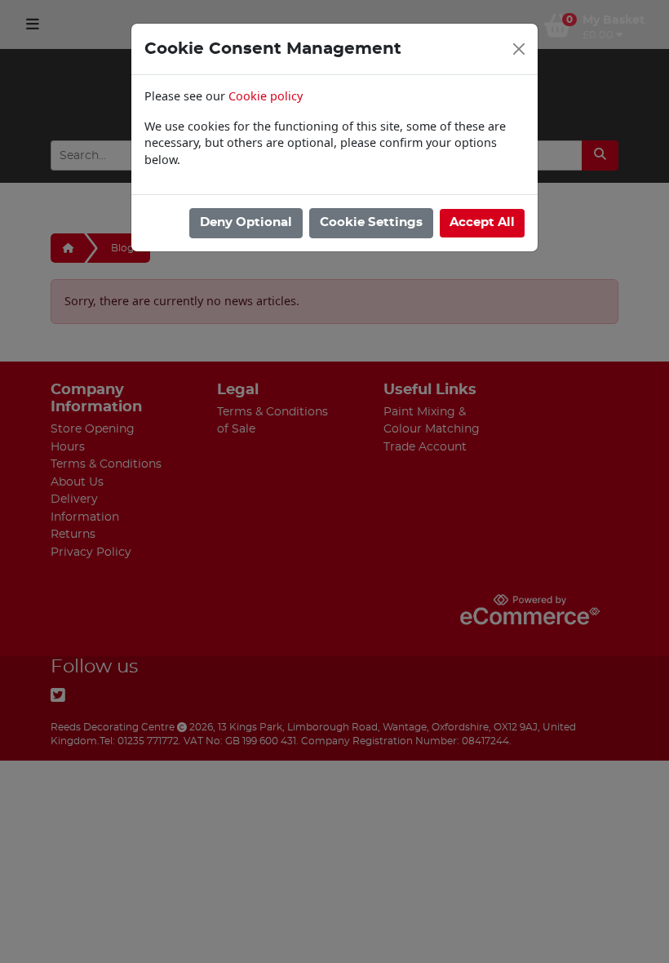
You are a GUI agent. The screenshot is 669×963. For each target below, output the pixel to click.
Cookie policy (265, 96)
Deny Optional (246, 222)
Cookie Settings (371, 222)
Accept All (482, 222)
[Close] (519, 49)
